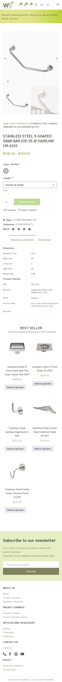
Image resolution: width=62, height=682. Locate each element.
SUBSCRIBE (31, 571)
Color (6, 164)
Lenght (7, 178)
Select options (15, 387)
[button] (5, 58)
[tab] (22, 239)
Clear (5, 190)
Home (6, 123)
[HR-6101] (31, 58)
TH (41, 4)
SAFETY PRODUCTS (19, 123)
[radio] (6, 171)
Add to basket (27, 201)
